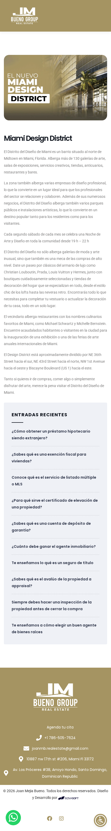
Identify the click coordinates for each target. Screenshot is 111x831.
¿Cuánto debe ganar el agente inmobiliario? (54, 546)
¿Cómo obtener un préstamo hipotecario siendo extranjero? (51, 435)
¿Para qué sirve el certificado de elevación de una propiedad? (55, 504)
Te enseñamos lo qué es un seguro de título (52, 562)
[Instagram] (61, 818)
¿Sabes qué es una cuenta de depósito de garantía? (51, 527)
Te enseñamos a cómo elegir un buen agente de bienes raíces (54, 629)
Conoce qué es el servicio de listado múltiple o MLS (54, 481)
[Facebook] (49, 818)
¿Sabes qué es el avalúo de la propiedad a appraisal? (51, 582)
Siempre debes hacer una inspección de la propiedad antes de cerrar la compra (52, 605)
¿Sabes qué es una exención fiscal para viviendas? (49, 458)
